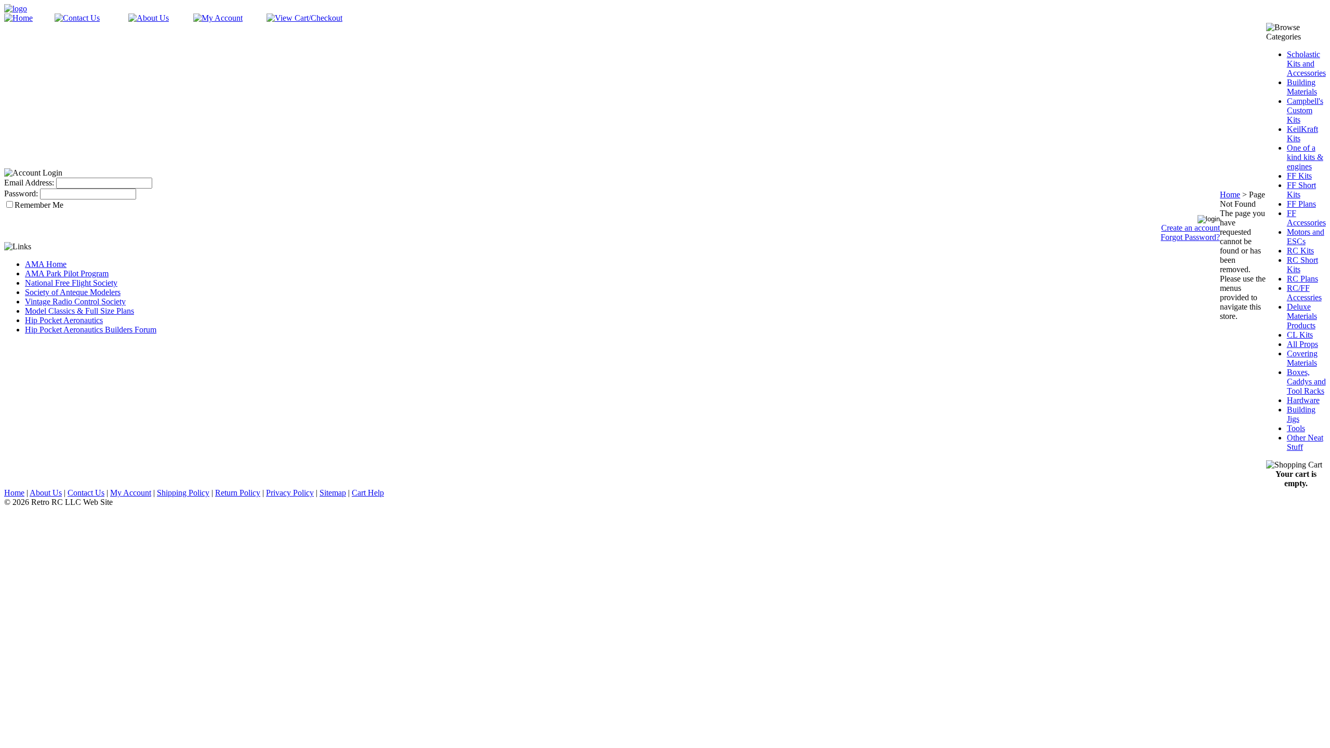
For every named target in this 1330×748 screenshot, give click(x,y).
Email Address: (29, 182)
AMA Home (45, 264)
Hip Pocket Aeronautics (64, 320)
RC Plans (1302, 278)
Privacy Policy (290, 492)
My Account (130, 492)
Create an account (1190, 227)
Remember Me (39, 205)
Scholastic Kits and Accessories (1306, 63)
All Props (1302, 344)
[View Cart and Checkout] (304, 18)
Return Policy (237, 492)
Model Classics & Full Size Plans (79, 310)
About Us (46, 492)
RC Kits (1300, 250)
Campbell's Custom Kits (1305, 110)
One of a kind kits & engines (1305, 157)
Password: (21, 193)
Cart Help (368, 492)
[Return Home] (15, 8)
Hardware (1303, 400)
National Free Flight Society (71, 282)
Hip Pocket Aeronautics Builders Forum (90, 329)
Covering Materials (1302, 358)
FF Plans (1301, 203)
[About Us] (148, 18)
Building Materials (1302, 87)
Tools (1296, 428)
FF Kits (1299, 175)
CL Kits (1300, 334)
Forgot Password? (1190, 237)
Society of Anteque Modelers (73, 292)
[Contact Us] (77, 18)
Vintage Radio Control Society (75, 301)
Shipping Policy (183, 492)
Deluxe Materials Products (1302, 316)
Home (1230, 194)
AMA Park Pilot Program (67, 273)
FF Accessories (1306, 218)
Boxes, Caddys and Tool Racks (1306, 381)
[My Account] (218, 18)
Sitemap (333, 492)
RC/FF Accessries (1304, 293)
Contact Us (86, 492)
